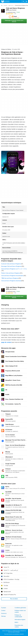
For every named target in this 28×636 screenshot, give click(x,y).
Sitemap (3, 616)
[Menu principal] (26, 1)
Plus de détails (14, 598)
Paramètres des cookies (19, 626)
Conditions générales (20, 607)
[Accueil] (1, 5)
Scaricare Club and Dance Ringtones (11, 263)
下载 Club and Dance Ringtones (9, 278)
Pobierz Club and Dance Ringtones (10, 273)
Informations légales (20, 619)
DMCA (16, 622)
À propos (3, 607)
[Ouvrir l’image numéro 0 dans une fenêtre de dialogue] (12, 162)
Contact (3, 610)
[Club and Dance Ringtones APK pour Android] (3, 11)
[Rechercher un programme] (23, 1)
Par (11, 12)
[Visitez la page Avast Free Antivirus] (14, 17)
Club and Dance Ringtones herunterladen (12, 275)
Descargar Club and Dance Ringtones (11, 266)
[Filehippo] (5, 1)
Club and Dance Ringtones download (11, 280)
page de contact (6, 342)
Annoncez (4, 613)
